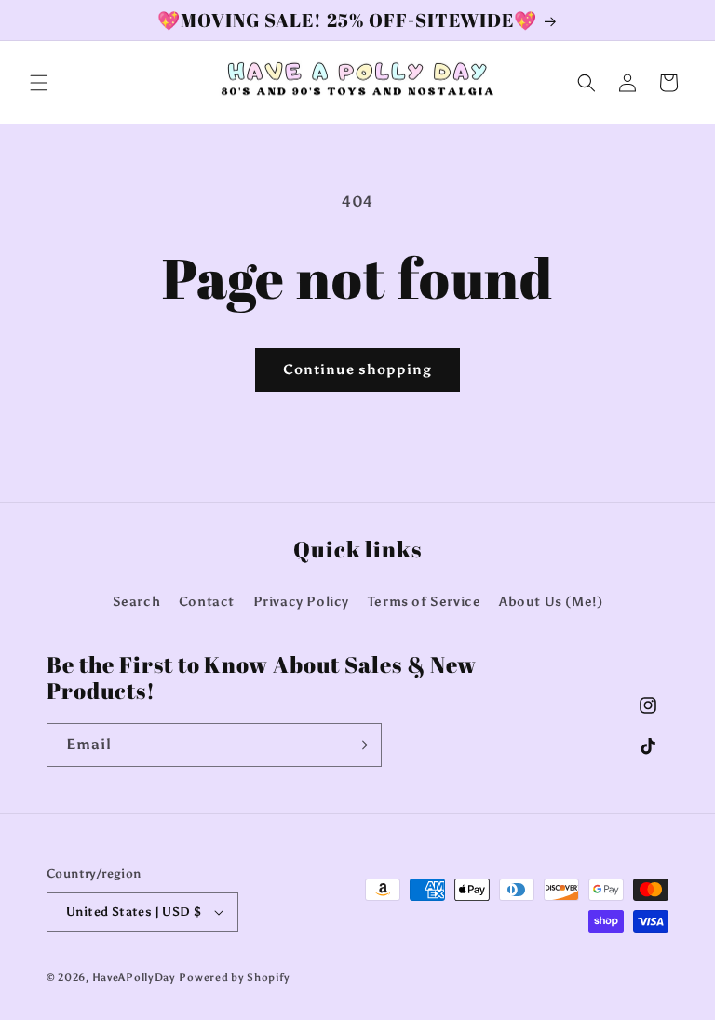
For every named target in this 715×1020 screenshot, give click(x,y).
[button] (39, 82)
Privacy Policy (301, 602)
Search (137, 602)
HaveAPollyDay (134, 978)
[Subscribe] (360, 745)
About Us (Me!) (550, 602)
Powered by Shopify (234, 978)
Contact (207, 602)
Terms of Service (424, 602)
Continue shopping (357, 369)
